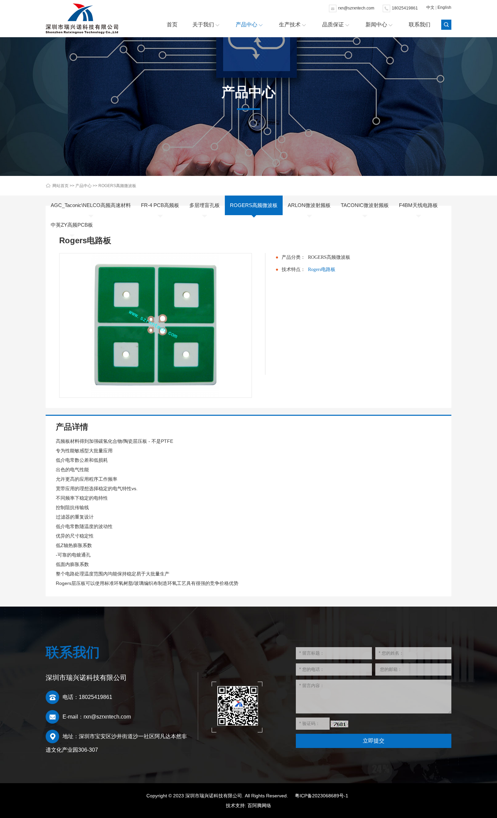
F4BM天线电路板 (418, 205)
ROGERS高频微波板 (117, 185)
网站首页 (60, 185)
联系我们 (419, 24)
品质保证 (333, 24)
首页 (172, 24)
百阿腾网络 (259, 805)
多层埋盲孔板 (204, 205)
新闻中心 (376, 24)
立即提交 (373, 741)
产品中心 (246, 24)
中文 (430, 7)
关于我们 (203, 24)
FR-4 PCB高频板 (160, 205)
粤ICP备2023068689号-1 (321, 795)
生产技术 (290, 24)
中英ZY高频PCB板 (72, 225)
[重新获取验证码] (339, 724)
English (444, 7)
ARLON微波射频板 (309, 205)
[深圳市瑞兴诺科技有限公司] (82, 18)
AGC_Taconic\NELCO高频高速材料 (91, 205)
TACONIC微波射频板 (365, 205)
